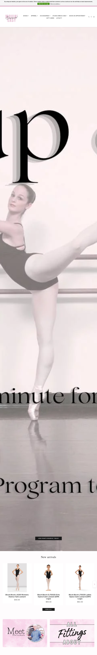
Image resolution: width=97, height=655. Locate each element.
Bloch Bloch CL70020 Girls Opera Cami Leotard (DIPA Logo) (48, 597)
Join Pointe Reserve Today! (48, 538)
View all (48, 609)
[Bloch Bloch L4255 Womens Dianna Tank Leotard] (17, 577)
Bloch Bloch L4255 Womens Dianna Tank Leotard (17, 596)
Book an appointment (77, 16)
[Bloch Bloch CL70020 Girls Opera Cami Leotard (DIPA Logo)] (48, 577)
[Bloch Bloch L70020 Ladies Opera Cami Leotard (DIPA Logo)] (80, 577)
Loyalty (59, 18)
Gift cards (50, 18)
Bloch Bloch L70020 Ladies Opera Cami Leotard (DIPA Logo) (80, 597)
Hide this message (43, 4)
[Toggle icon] (89, 17)
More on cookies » (55, 4)
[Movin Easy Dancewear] (11, 16)
